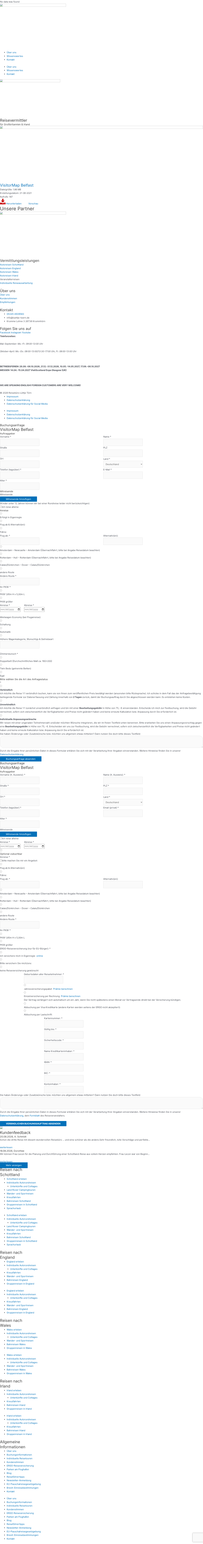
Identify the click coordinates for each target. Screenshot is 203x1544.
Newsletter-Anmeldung (19, 1480)
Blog (9, 1473)
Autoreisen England (10, 268)
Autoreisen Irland (9, 275)
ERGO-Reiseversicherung (20, 1465)
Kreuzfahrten (14, 1197)
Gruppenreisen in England (20, 1283)
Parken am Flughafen (18, 1469)
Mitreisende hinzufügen (18, 499)
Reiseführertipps (16, 1476)
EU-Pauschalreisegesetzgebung (24, 1484)
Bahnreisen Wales (16, 1344)
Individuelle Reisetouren (19, 1458)
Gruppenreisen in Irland (19, 1408)
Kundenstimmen (8, 298)
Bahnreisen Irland (16, 1405)
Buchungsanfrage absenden (21, 758)
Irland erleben (14, 1390)
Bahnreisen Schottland (19, 1201)
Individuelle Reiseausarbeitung (16, 283)
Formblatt (34, 1115)
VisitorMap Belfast (16, 185)
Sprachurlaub (14, 1208)
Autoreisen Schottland (11, 264)
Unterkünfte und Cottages (23, 1186)
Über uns (11, 52)
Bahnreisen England (17, 1280)
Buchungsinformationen (19, 1454)
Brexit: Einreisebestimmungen (22, 1487)
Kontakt (11, 59)
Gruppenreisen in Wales (19, 1348)
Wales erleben (14, 1329)
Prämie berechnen (63, 988)
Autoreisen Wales (9, 271)
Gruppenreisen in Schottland (22, 1204)
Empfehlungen (7, 302)
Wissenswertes (15, 56)
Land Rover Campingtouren (21, 1189)
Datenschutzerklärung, (12, 1115)
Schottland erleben (17, 1178)
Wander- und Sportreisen (20, 1193)
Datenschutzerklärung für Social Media (27, 403)
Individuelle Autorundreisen (21, 1182)
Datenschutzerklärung (18, 400)
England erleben (15, 1261)
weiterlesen (6, 1147)
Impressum (12, 396)
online (39, 955)
